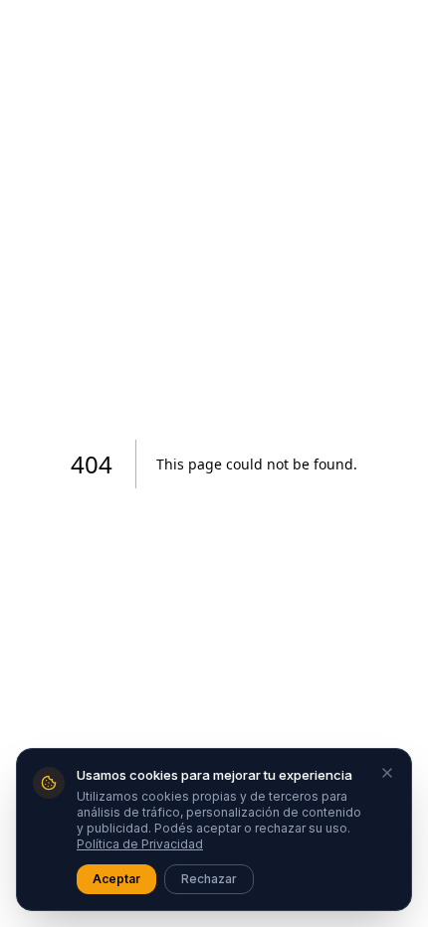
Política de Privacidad (140, 843)
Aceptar (116, 878)
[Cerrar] (387, 773)
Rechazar (209, 878)
